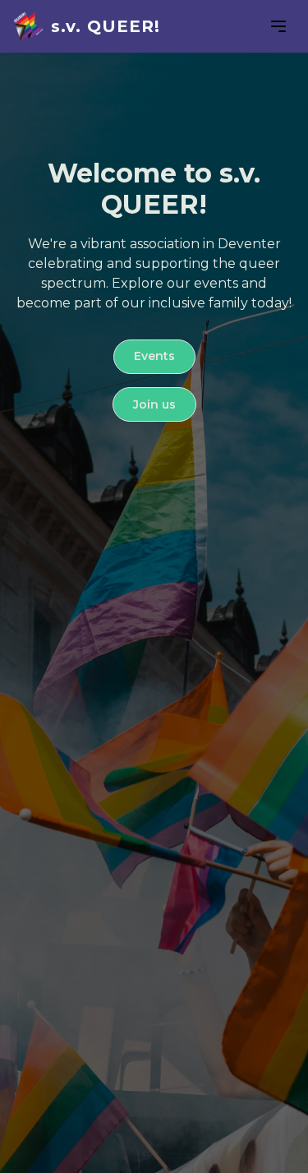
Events (154, 356)
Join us (154, 404)
